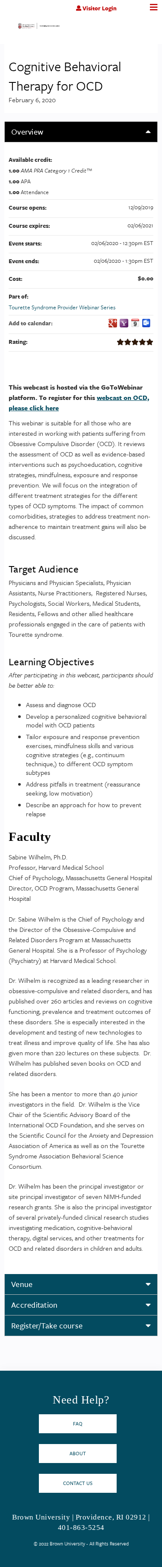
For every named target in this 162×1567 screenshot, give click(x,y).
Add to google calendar (112, 323)
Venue (21, 1284)
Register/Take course (47, 1325)
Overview (27, 131)
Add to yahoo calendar (124, 323)
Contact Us (77, 1483)
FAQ (78, 1423)
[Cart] (135, 12)
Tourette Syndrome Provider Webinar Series (62, 307)
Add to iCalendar (135, 322)
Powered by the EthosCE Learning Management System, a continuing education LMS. (127, 1560)
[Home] (38, 28)
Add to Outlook (146, 323)
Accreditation (34, 1304)
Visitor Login (100, 8)
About (78, 1453)
